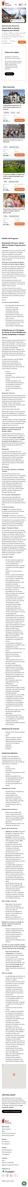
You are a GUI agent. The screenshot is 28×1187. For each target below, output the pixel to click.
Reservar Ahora (19, 120)
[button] (14, 1075)
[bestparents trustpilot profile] (14, 1171)
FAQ (3, 1160)
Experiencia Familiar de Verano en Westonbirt (13, 141)
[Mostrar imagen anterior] (5, 96)
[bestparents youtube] (16, 1175)
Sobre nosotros (6, 1129)
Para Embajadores (7, 1150)
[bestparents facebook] (7, 1175)
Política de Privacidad (8, 1135)
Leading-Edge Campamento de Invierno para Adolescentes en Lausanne (12, 107)
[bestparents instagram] (3, 1175)
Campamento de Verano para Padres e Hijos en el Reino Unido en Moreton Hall (14, 211)
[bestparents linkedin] (11, 1175)
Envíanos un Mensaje (8, 1162)
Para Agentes (5, 1154)
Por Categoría (6, 1144)
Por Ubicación (6, 1141)
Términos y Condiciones (8, 1133)
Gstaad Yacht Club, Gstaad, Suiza (10, 25)
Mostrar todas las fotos (18, 20)
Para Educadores (6, 1152)
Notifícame (22, 42)
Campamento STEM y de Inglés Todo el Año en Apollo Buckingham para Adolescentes (14, 176)
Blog (3, 1131)
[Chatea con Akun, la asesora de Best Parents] (24, 1183)
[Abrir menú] (25, 5)
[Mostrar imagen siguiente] (23, 96)
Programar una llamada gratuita (12, 1111)
